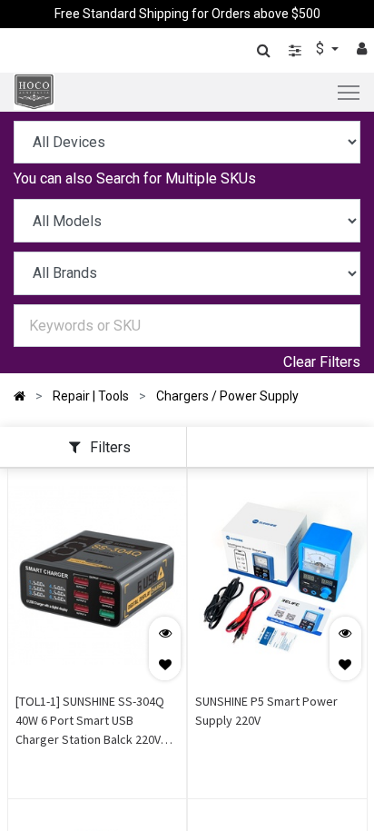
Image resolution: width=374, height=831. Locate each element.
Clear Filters (321, 362)
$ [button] (322, 48)
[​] (295, 50)
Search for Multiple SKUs (176, 178)
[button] (165, 664)
